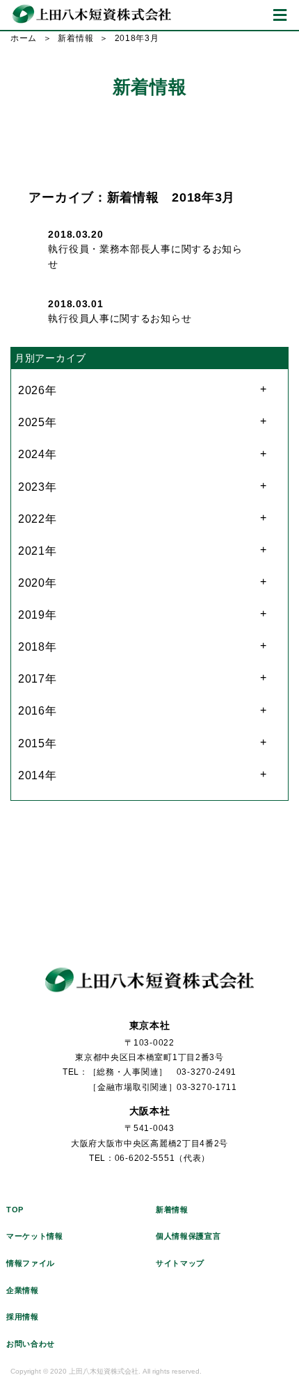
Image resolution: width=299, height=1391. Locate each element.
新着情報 (75, 38)
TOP (15, 1209)
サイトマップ (180, 1263)
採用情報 (22, 1316)
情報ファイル (30, 1263)
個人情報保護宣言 (188, 1236)
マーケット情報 (34, 1236)
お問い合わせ (30, 1344)
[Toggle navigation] (279, 15)
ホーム (23, 38)
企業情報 (22, 1290)
